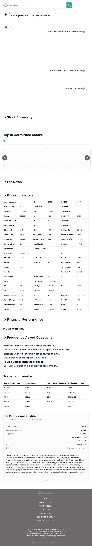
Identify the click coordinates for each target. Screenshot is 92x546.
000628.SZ (72, 397)
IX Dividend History (13, 328)
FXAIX (6, 397)
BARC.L (49, 402)
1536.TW (71, 392)
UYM (27, 388)
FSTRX (27, 406)
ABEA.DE (7, 388)
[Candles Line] (8, 27)
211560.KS (28, 402)
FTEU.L (27, 397)
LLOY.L (49, 397)
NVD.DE (7, 402)
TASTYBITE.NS (73, 402)
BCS (48, 392)
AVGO (6, 406)
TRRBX (70, 388)
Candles (6, 27)
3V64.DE (7, 392)
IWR (69, 406)
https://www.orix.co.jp (75, 448)
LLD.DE (49, 388)
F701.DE (28, 392)
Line (10, 27)
